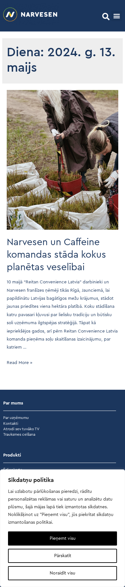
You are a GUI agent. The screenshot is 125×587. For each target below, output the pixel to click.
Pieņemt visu (63, 538)
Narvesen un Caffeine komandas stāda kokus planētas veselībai (56, 254)
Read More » (19, 362)
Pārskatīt (62, 556)
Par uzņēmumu (16, 418)
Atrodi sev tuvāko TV (21, 429)
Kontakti (10, 423)
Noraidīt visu (62, 573)
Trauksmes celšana (19, 434)
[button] (106, 16)
